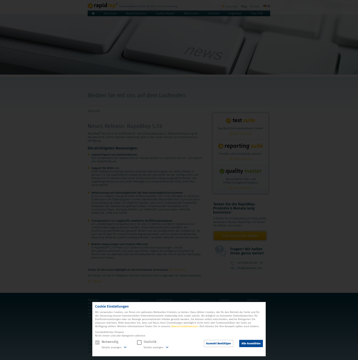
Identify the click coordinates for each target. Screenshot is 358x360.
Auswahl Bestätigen (218, 343)
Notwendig (110, 342)
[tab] (110, 348)
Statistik (150, 342)
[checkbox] (97, 342)
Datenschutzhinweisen (184, 326)
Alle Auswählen (251, 343)
